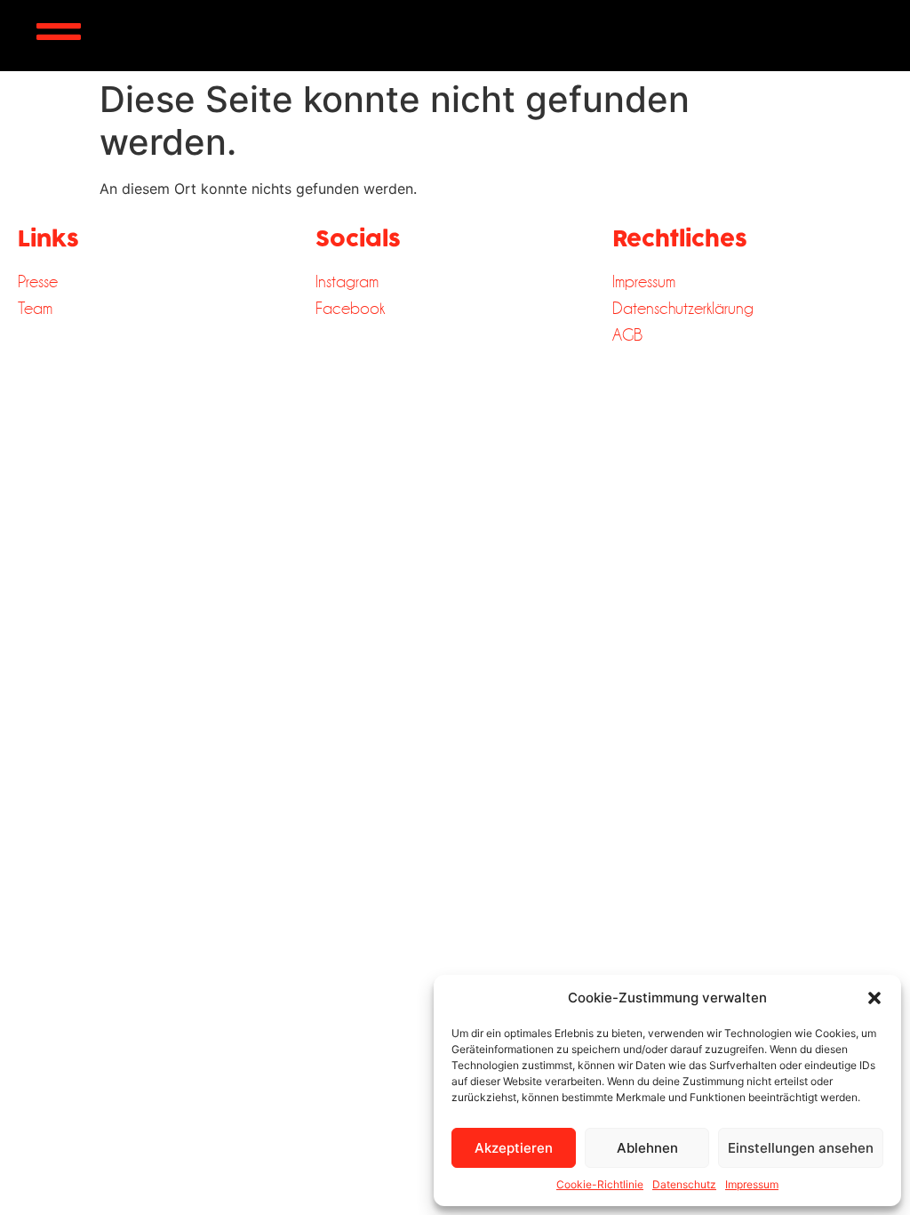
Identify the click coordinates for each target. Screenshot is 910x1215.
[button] (874, 998)
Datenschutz (684, 1184)
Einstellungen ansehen (801, 1147)
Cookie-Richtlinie (599, 1184)
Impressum (751, 1184)
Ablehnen (647, 1147)
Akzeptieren (514, 1147)
